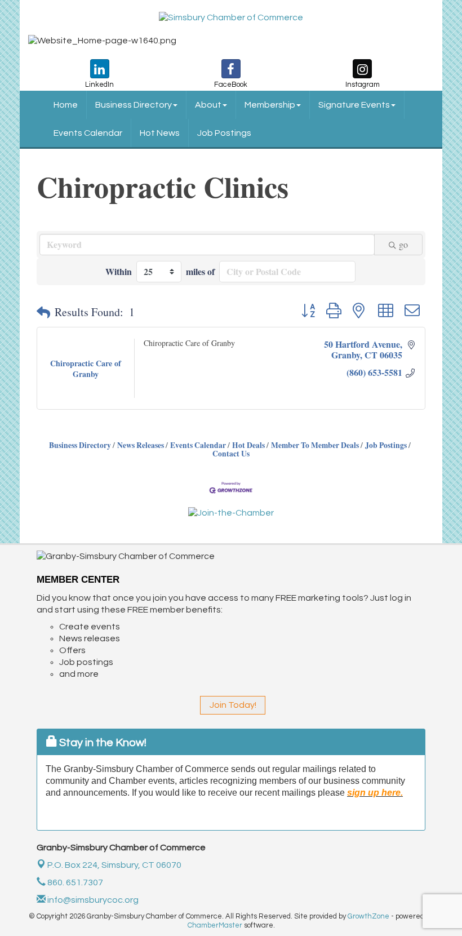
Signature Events (354, 104)
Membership (270, 104)
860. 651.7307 (74, 882)
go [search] (403, 244)
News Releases (140, 445)
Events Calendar (88, 132)
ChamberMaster (215, 925)
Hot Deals (248, 445)
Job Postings (224, 132)
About (208, 104)
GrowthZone (368, 916)
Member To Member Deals (315, 445)
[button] (43, 312)
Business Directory (133, 104)
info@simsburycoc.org (92, 899)
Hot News (160, 132)
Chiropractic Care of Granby (189, 343)
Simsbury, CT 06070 (114, 865)
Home (66, 104)
